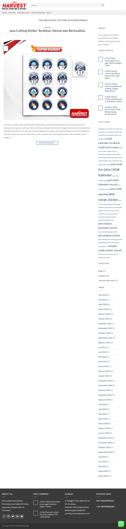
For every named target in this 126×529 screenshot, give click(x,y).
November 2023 (105, 442)
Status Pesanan (38, 13)
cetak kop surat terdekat (113, 154)
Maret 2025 (103, 366)
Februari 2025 (104, 371)
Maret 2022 (103, 476)
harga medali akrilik (104, 164)
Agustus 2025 (104, 342)
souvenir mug (115, 242)
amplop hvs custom (104, 129)
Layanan (47, 27)
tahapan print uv (103, 246)
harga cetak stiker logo (115, 161)
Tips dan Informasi (106, 280)
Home (4, 13)
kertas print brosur (109, 210)
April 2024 (102, 419)
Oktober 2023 (104, 447)
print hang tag (115, 239)
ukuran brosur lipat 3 (104, 257)
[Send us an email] (17, 516)
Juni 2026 (102, 295)
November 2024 (105, 385)
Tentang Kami (23, 13)
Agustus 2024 (104, 399)
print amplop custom (104, 239)
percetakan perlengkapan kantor (108, 232)
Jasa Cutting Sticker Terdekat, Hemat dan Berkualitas (47, 30)
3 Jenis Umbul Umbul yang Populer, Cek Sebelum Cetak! (113, 98)
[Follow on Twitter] (13, 516)
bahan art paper (114, 129)
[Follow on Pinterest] (22, 516)
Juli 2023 (102, 457)
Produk (12, 13)
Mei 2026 (102, 299)
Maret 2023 (103, 471)
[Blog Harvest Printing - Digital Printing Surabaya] (14, 5)
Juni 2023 (102, 461)
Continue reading (47, 143)
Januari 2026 (103, 318)
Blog (49, 13)
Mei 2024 (102, 414)
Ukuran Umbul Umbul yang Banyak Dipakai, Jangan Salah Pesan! (113, 87)
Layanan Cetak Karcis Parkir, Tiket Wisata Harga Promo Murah (112, 110)
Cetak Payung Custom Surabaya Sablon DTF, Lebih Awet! (112, 74)
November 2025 (105, 328)
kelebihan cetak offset (105, 207)
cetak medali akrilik (104, 157)
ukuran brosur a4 (103, 254)
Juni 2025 (102, 352)
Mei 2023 (102, 466)
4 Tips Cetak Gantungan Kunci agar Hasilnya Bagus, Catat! (113, 61)
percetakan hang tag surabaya (107, 217)
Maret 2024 (103, 423)
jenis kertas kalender (114, 204)
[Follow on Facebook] (4, 516)
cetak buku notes (113, 135)
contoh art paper (103, 161)
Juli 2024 (102, 404)
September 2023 (105, 452)
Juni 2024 (102, 409)
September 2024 (105, 395)
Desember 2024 (105, 380)
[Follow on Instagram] (9, 516)
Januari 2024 (103, 433)
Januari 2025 (103, 376)
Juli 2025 (102, 347)
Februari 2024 (104, 428)
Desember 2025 (105, 323)
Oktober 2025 (104, 333)
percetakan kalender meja (106, 220)
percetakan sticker (109, 235)
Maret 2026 (103, 309)
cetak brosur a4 (102, 135)
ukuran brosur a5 (114, 254)
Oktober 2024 (104, 390)
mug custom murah (111, 214)
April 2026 (102, 304)
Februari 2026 (104, 314)
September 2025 (105, 338)
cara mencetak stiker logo (114, 132)
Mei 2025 (102, 357)
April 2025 (102, 361)
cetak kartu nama (108, 147)
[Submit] (103, 5)
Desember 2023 (105, 438)
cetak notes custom (116, 157)
